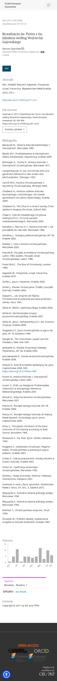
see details (21, 591)
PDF (7, 68)
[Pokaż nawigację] (49, 5)
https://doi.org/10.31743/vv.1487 (19, 371)
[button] (6, 674)
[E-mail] (23, 48)
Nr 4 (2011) (7, 20)
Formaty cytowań (14, 129)
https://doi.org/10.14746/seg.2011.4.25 (19, 100)
